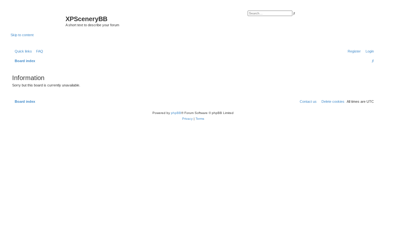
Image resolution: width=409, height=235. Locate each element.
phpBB (176, 113)
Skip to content (22, 35)
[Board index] (38, 21)
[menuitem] (38, 51)
